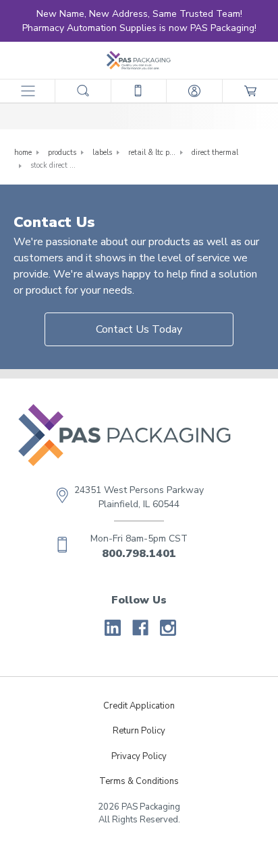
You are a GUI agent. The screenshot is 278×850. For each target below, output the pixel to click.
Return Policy (139, 731)
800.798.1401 (139, 553)
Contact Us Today (139, 329)
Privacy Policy (139, 756)
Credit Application (139, 706)
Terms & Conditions (139, 781)
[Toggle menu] (27, 90)
